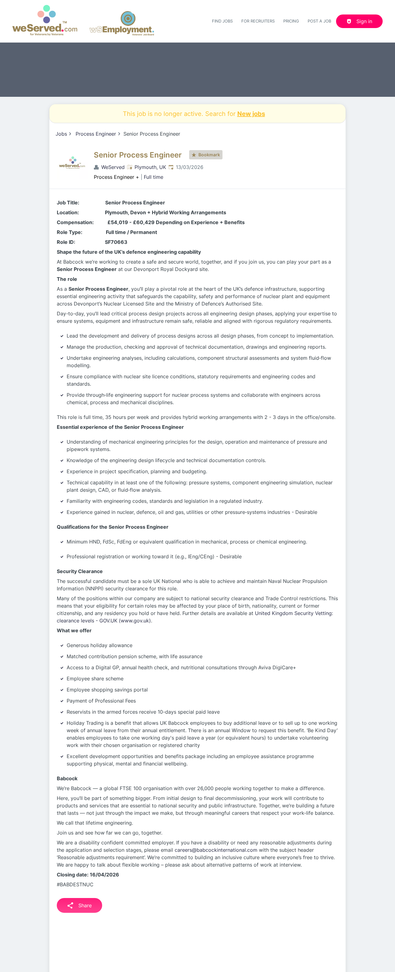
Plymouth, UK (150, 167)
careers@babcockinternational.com (216, 850)
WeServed (113, 167)
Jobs (61, 133)
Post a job (319, 21)
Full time (153, 177)
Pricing (291, 21)
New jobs (251, 113)
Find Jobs (222, 21)
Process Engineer (96, 133)
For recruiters (258, 21)
